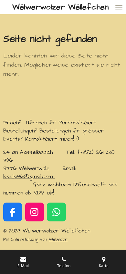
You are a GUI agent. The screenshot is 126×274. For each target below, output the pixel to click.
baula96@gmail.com (29, 177)
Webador (58, 239)
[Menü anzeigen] (119, 7)
